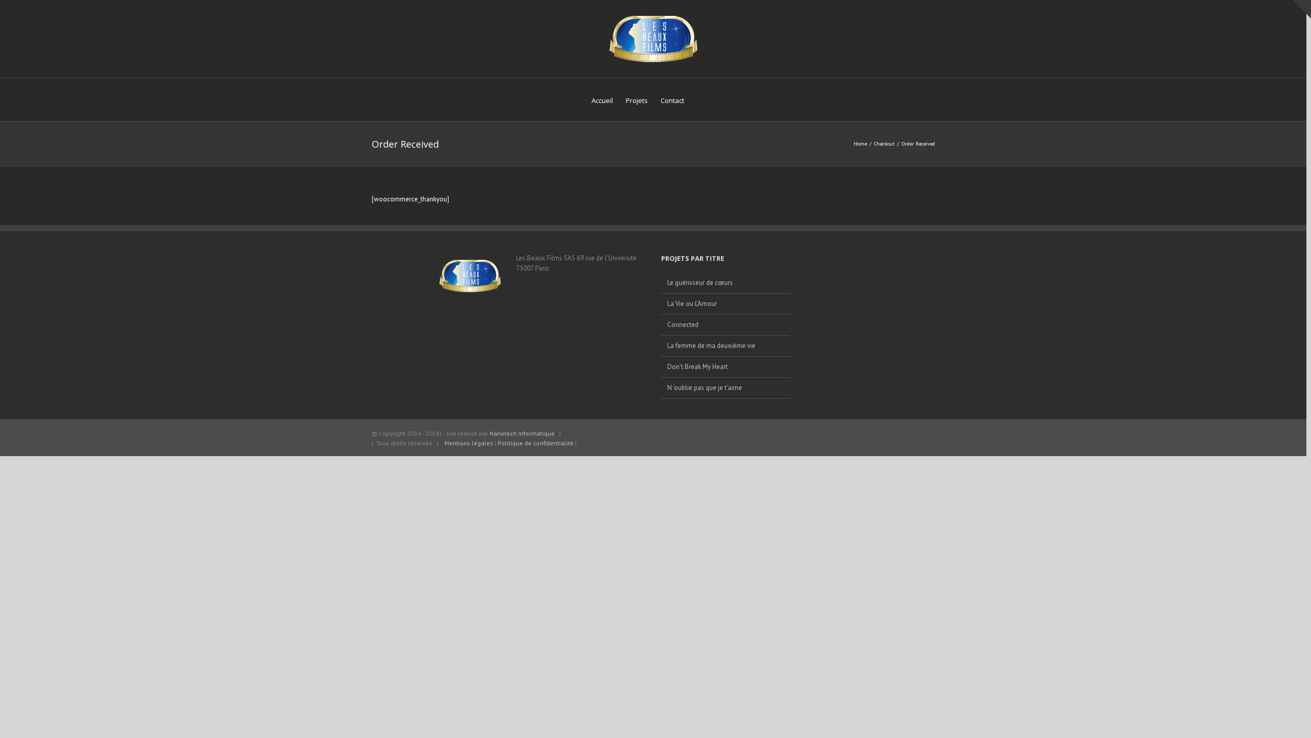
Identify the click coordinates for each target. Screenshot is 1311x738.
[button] (699, 99)
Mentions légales (469, 443)
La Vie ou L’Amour (692, 303)
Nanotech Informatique (522, 433)
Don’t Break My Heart (697, 366)
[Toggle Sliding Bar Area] (1302, 9)
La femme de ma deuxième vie (711, 345)
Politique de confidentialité (536, 443)
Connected (683, 324)
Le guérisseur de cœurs (700, 282)
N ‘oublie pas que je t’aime (704, 387)
